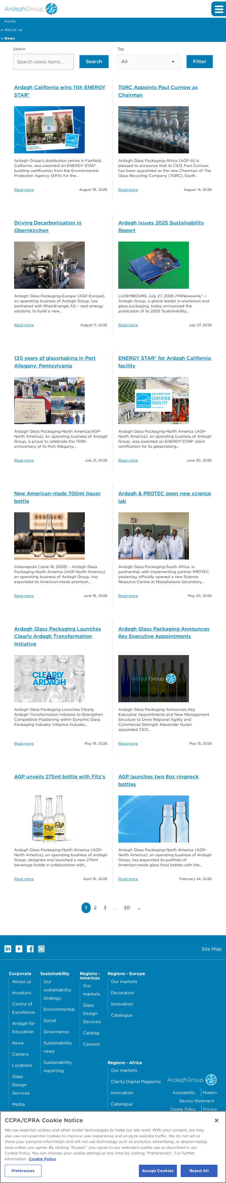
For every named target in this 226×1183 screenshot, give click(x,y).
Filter (199, 61)
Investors (21, 992)
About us (13, 29)
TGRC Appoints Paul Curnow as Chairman (158, 91)
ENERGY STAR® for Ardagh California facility (164, 362)
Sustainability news (58, 1047)
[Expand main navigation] (218, 8)
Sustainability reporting (58, 1066)
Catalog (91, 1032)
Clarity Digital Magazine (136, 1081)
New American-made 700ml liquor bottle (57, 497)
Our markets (91, 989)
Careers (20, 1053)
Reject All (199, 1171)
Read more (24, 189)
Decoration (122, 992)
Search (19, 49)
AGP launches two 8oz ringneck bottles (158, 780)
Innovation (122, 1003)
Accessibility (183, 1092)
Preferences (23, 1171)
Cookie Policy (183, 1109)
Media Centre (19, 1108)
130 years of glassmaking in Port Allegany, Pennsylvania (55, 362)
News (18, 1042)
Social (50, 1020)
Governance (56, 1031)
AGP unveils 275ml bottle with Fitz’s (59, 777)
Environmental (59, 1009)
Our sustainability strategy (57, 989)
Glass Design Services (21, 1084)
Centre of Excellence (23, 1008)
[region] (113, 1147)
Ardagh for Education (23, 1027)
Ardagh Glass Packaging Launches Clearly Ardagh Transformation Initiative (57, 636)
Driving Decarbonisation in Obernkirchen (48, 226)
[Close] (216, 1120)
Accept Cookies (158, 1171)
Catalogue (122, 1015)
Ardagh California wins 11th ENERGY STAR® (59, 91)
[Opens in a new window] (7, 948)
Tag (120, 49)
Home (10, 21)
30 (128, 907)
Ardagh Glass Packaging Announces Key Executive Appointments (164, 632)
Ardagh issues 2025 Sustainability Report (161, 226)
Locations (22, 1065)
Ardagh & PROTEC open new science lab (164, 497)
